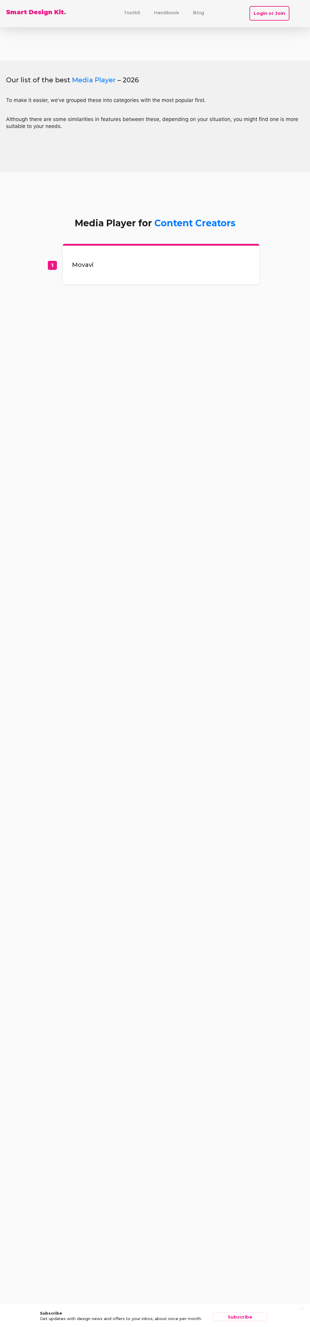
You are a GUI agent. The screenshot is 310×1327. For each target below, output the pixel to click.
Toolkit (132, 12)
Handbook (166, 12)
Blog (198, 12)
